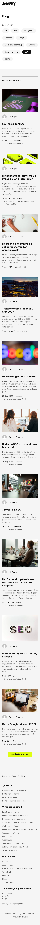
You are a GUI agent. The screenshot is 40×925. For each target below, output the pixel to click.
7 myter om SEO (11, 509)
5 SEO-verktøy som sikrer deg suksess (19, 655)
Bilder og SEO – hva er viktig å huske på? (19, 445)
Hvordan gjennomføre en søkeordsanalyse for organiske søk (17, 246)
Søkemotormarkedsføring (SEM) (15, 847)
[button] (20, 754)
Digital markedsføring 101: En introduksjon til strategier (19, 177)
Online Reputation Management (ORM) (17, 822)
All (6, 31)
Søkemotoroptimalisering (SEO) (14, 843)
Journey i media (8, 882)
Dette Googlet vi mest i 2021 (19, 724)
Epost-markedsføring (10, 812)
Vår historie (6, 861)
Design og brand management (14, 790)
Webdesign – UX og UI (11, 833)
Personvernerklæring (13, 913)
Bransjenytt (28, 31)
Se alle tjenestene (9, 850)
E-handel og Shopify (10, 797)
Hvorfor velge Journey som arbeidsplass (17, 868)
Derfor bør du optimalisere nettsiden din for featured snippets (18, 582)
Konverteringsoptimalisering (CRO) (16, 815)
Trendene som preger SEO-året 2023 (18, 310)
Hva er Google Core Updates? (19, 376)
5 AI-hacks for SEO (13, 123)
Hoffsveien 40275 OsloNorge (7, 896)
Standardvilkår (28, 913)
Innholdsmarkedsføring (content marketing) (19, 829)
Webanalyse (7, 840)
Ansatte (5, 875)
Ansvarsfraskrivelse (20, 917)
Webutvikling (7, 836)
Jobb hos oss (7, 865)
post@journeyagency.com (12, 903)
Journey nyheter (11, 52)
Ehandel (32, 45)
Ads (15, 31)
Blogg (4, 879)
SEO (27, 52)
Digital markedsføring (13, 45)
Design (21, 38)
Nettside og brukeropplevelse (14, 801)
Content (8, 38)
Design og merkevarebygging (13, 819)
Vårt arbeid (6, 872)
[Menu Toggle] (36, 4)
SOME (7, 59)
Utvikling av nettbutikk (11, 826)
